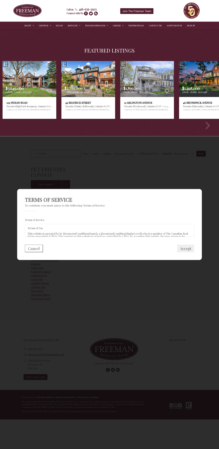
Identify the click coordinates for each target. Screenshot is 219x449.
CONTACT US (155, 25)
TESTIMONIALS (136, 25)
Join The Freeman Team (136, 11)
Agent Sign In (174, 25)
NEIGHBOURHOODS (95, 25)
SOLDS (59, 25)
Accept (185, 248)
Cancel (34, 248)
